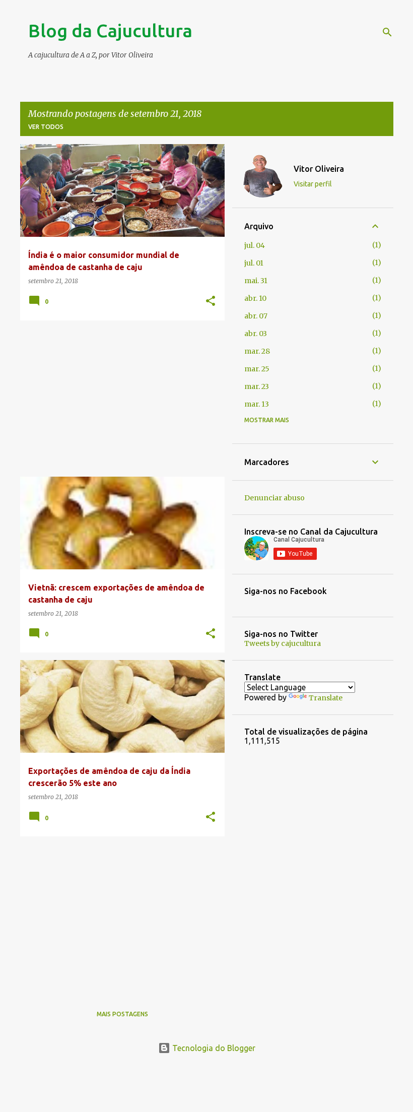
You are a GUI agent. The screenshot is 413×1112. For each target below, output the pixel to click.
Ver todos (45, 126)
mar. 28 (257, 351)
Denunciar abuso (274, 497)
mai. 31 (255, 280)
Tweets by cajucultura (282, 643)
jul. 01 (253, 263)
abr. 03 (255, 333)
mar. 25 (256, 368)
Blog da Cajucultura (110, 30)
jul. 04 (254, 245)
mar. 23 (256, 386)
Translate (325, 697)
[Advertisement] (118, 398)
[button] (210, 301)
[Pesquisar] (387, 32)
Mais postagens (122, 1014)
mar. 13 (256, 404)
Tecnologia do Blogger (212, 1048)
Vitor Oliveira (319, 168)
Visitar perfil (313, 184)
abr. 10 (255, 298)
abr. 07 (255, 315)
